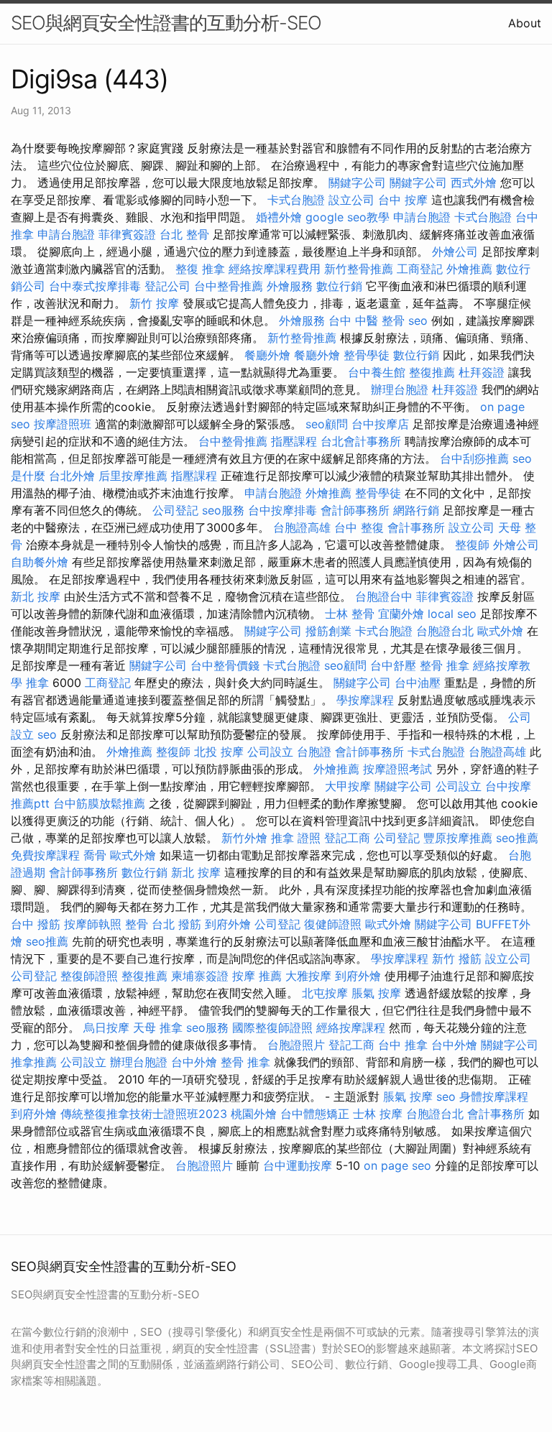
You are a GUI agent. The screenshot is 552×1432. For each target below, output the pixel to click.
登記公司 (167, 286)
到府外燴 (228, 924)
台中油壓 (418, 682)
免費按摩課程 (45, 855)
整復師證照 (89, 976)
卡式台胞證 (296, 200)
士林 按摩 (377, 1114)
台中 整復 (359, 527)
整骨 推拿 (444, 665)
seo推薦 (517, 838)
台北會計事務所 (361, 441)
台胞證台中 (384, 596)
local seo (452, 613)
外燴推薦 (469, 269)
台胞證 (314, 751)
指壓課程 (294, 441)
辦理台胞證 (399, 389)
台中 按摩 (403, 200)
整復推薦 (432, 372)
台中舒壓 (393, 665)
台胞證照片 (296, 1045)
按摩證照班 (62, 424)
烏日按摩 (106, 1027)
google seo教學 (347, 217)
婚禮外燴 (279, 217)
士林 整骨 (349, 613)
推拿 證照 (296, 838)
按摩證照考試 (397, 769)
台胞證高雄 (302, 527)
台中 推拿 (403, 1045)
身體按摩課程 (493, 1096)
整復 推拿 (200, 269)
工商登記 (420, 269)
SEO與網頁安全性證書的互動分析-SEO (166, 22)
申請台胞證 (422, 217)
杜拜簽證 (482, 372)
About (524, 23)
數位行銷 (339, 286)
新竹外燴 (244, 838)
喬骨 (94, 855)
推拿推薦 (34, 1062)
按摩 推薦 (257, 976)
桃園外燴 (254, 1114)
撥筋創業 (328, 631)
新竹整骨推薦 (358, 269)
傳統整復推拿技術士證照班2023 (143, 1114)
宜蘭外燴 (401, 613)
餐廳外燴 (267, 355)
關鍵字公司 (357, 182)
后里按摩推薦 (132, 475)
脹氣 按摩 (376, 993)
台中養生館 (376, 372)
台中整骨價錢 (224, 665)
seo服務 (223, 510)
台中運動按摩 (297, 1165)
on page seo (397, 1165)
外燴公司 (455, 251)
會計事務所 (416, 527)
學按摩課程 (365, 700)
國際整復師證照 (272, 1027)
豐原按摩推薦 (457, 838)
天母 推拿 (158, 1027)
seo (418, 320)
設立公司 (351, 200)
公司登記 (175, 510)
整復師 (472, 544)
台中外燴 (454, 1045)
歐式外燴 (500, 631)
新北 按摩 (35, 596)
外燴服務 (290, 286)
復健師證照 (333, 924)
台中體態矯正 (314, 1114)
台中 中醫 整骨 (366, 320)
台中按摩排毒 (282, 510)
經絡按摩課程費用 (275, 269)
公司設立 (270, 751)
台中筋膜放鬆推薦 (99, 803)
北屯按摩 (325, 993)
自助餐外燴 (39, 562)
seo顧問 (326, 424)
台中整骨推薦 (228, 286)
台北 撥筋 (176, 924)
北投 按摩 (219, 751)
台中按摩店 (380, 424)
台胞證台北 (445, 631)
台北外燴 (72, 475)
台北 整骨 (184, 234)
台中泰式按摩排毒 (95, 286)
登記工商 (347, 838)
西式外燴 (474, 182)
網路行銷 (416, 510)
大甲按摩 (348, 786)
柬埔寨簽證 (200, 976)
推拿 (37, 682)
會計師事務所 (355, 510)
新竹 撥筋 (457, 958)
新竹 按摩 (154, 303)
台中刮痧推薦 (474, 458)
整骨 (136, 924)
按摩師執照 (92, 924)
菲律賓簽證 (127, 234)
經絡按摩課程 (350, 1027)
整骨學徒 (367, 355)
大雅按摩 (308, 976)
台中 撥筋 (35, 924)
